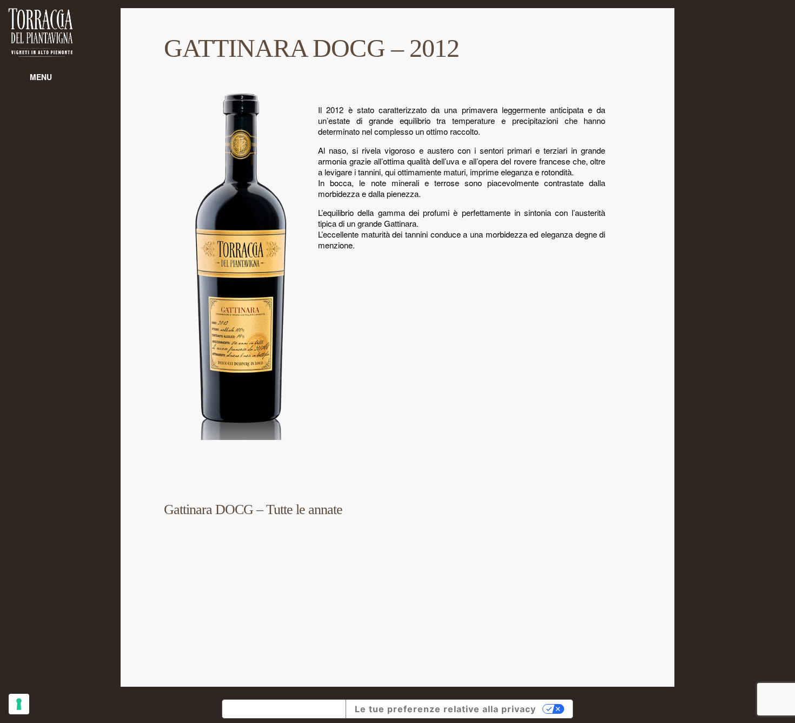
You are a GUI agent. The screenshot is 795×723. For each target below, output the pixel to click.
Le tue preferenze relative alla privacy (445, 709)
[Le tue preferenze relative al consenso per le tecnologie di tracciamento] (19, 704)
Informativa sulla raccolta (284, 709)
